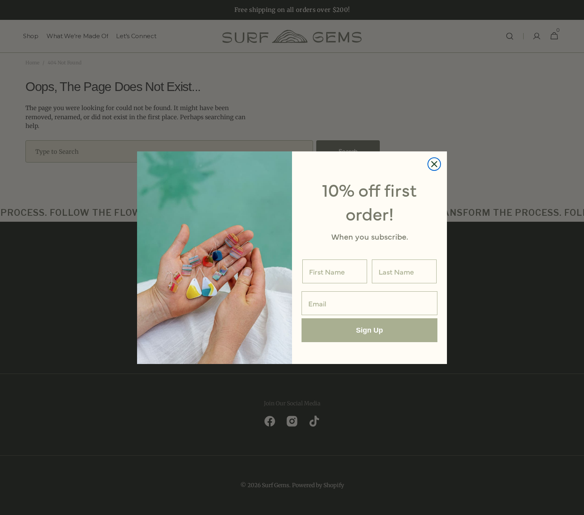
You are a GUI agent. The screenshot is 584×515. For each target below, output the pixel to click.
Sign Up (369, 330)
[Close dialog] (434, 164)
